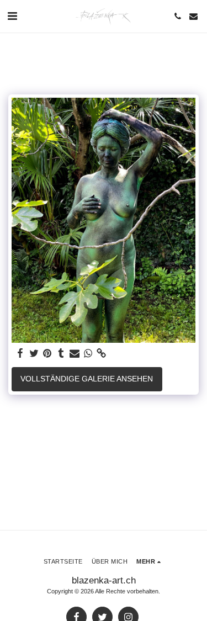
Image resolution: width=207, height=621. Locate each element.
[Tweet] (34, 353)
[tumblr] (61, 353)
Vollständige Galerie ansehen (86, 378)
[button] (12, 16)
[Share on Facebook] (20, 353)
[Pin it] (47, 353)
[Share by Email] (74, 353)
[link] (102, 353)
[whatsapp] (88, 353)
